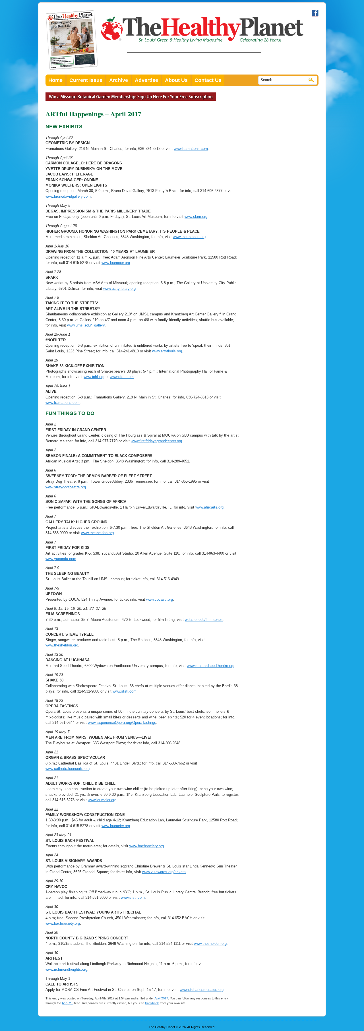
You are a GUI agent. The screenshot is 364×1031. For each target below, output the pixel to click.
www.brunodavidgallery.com (68, 196)
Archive (118, 80)
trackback (152, 1003)
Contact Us (208, 80)
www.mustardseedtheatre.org (210, 666)
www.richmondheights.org (66, 969)
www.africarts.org (209, 507)
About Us (176, 80)
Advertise (146, 80)
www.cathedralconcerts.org (68, 768)
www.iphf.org (94, 377)
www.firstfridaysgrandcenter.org (156, 441)
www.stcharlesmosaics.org (202, 989)
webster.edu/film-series (204, 619)
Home (55, 80)
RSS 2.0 (67, 1003)
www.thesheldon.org (189, 237)
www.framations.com (191, 148)
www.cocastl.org (159, 599)
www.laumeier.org (116, 263)
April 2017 (161, 998)
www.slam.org (196, 216)
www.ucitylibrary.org (119, 288)
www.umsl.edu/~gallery (86, 325)
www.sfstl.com (122, 377)
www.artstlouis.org (167, 351)
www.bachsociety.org (146, 846)
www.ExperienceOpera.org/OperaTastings (122, 722)
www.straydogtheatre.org (66, 487)
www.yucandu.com (61, 559)
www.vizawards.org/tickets (164, 872)
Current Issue (85, 80)
